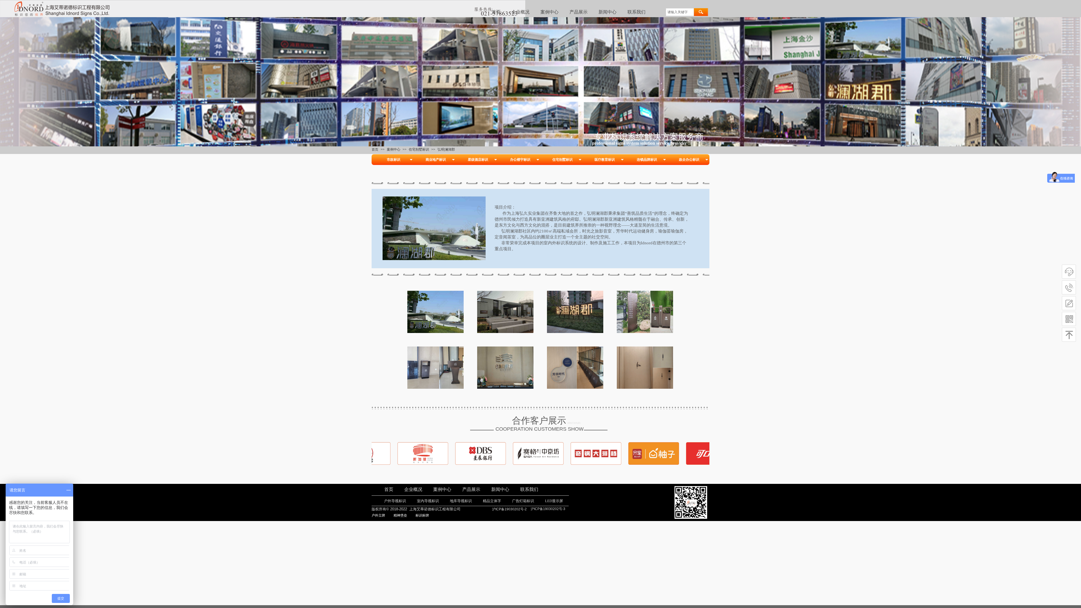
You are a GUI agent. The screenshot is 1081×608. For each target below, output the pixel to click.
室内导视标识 (428, 501)
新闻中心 (607, 12)
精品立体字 (492, 501)
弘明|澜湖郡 (446, 149)
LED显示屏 (554, 501)
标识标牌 (422, 515)
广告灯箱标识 (523, 501)
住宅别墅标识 (419, 149)
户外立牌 (378, 515)
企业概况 (521, 12)
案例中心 (549, 12)
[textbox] (680, 12)
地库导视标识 (461, 501)
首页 (496, 12)
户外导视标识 (395, 501)
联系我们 (636, 12)
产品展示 (578, 12)
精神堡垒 (400, 515)
